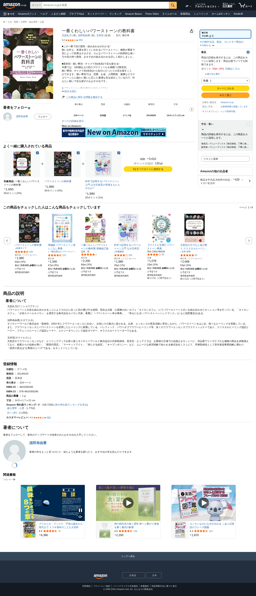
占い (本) (12, 412)
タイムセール (169, 13)
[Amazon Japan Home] (100, 576)
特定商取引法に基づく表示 (164, 586)
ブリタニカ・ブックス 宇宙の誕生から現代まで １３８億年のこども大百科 (61, 525)
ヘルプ (44, 13)
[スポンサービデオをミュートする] (80, 517)
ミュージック (201, 13)
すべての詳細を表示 (73, 121)
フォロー (43, 116)
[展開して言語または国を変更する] (190, 6)
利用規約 (86, 586)
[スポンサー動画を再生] (128, 503)
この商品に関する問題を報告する (84, 97)
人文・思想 (13, 22)
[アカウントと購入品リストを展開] (218, 6)
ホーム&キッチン (221, 13)
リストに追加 (210, 158)
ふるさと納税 (58, 13)
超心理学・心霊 (36, 22)
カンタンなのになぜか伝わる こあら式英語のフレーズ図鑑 (212, 525)
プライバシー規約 (102, 586)
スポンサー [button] (8, 479)
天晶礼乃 (67, 35)
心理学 (24, 22)
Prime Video (152, 13)
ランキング (115, 13)
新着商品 (185, 13)
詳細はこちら (232, 68)
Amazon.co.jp (227, 102)
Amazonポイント (27, 13)
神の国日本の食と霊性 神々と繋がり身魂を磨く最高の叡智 (136, 525)
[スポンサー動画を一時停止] (80, 510)
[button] (9, 13)
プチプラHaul (76, 13)
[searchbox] (105, 5)
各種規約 (145, 586)
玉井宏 (100, 35)
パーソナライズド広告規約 (125, 586)
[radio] (225, 34)
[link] (13, 193)
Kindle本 (238, 13)
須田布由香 (84, 35)
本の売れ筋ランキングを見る (71, 404)
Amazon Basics (133, 13)
